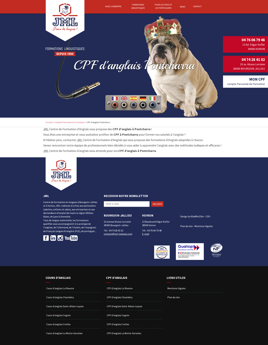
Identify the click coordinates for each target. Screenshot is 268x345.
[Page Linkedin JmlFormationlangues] (53, 238)
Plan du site (186, 226)
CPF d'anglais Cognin (118, 315)
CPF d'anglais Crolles (118, 324)
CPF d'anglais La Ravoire (120, 288)
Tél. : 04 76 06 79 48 (152, 230)
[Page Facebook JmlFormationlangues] (46, 238)
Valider (157, 204)
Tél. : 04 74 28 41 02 (113, 230)
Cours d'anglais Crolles (58, 324)
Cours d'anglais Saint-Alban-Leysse (65, 306)
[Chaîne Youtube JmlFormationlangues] (71, 238)
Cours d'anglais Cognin (58, 315)
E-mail (145, 233)
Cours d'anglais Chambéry (60, 297)
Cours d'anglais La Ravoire (60, 288)
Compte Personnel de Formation (69, 122)
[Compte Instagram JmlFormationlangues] (60, 238)
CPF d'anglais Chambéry (119, 297)
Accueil (49, 122)
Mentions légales (203, 226)
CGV (208, 216)
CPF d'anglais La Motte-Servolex (124, 333)
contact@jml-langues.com (118, 233)
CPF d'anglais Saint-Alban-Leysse (124, 306)
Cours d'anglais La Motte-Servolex (64, 333)
